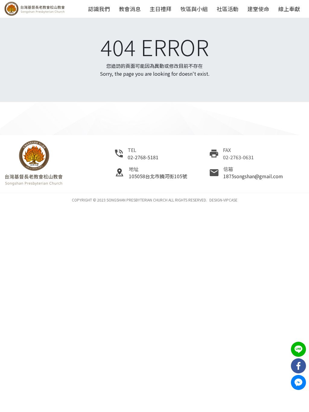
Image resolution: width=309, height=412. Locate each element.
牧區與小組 (194, 9)
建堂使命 (258, 9)
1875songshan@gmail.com (253, 176)
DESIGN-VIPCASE (223, 199)
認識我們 (99, 9)
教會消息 (130, 9)
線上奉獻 (289, 9)
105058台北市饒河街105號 (158, 176)
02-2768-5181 (143, 157)
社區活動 (227, 9)
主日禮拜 (160, 9)
